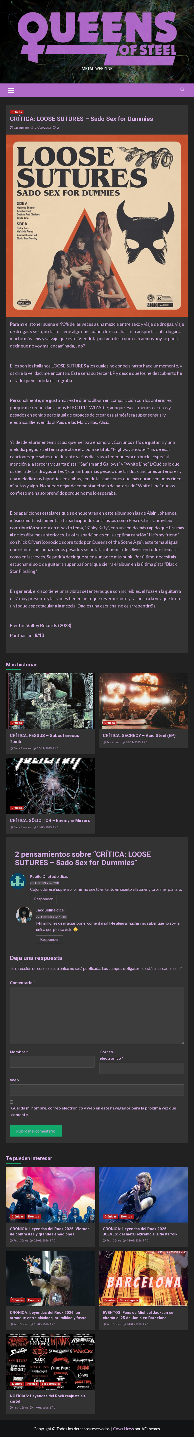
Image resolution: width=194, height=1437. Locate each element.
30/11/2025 (44, 748)
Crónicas (17, 1216)
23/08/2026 (41, 1240)
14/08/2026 (134, 1240)
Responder (43, 898)
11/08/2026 (41, 1324)
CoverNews (123, 1428)
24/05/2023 (43, 127)
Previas (32, 1383)
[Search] (182, 89)
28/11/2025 (133, 742)
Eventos (33, 1216)
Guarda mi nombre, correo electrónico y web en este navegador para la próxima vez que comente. (93, 1111)
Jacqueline (21, 127)
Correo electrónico (112, 1055)
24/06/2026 (134, 1324)
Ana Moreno (113, 742)
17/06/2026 (41, 1407)
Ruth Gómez (21, 1240)
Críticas (16, 112)
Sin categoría (129, 1300)
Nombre (19, 1051)
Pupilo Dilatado (44, 876)
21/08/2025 (44, 827)
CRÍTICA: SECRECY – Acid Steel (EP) (139, 735)
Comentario (22, 982)
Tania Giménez (22, 748)
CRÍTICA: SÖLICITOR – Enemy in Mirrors (50, 820)
